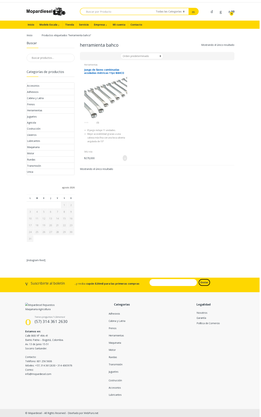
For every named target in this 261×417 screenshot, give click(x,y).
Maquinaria (33, 147)
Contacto (136, 24)
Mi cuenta (119, 24)
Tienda (69, 24)
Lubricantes (33, 141)
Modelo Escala (48, 24)
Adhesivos (33, 92)
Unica (30, 171)
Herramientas (91, 64)
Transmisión (34, 165)
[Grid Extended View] (84, 56)
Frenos (31, 104)
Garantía (201, 318)
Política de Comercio (208, 323)
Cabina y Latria (35, 98)
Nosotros (202, 312)
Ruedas (31, 159)
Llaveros (32, 135)
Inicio (31, 24)
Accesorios (33, 85)
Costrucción (33, 128)
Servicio (84, 24)
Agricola (31, 122)
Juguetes (32, 116)
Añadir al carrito (124, 158)
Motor (30, 153)
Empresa (99, 24)
